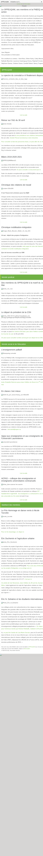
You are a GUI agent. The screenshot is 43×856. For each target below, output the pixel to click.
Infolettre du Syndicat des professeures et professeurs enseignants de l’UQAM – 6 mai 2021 (16, 2)
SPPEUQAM (5, 2)
